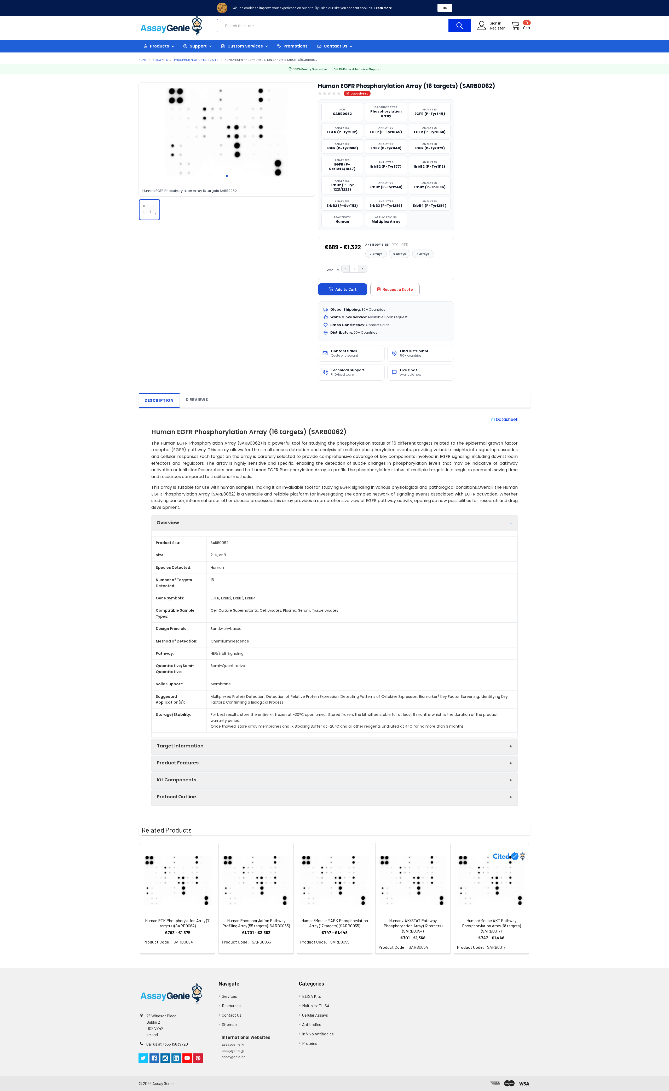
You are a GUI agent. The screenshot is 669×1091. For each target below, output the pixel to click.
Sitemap (229, 1024)
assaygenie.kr (233, 1044)
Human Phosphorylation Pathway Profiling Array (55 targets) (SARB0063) (256, 923)
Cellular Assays (315, 1014)
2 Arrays (376, 254)
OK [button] (445, 8)
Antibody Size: (386, 245)
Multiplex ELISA (316, 1005)
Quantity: (333, 269)
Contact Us (231, 1014)
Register (497, 28)
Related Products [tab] (167, 830)
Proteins (309, 1043)
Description (159, 400)
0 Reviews (197, 399)
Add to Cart (346, 289)
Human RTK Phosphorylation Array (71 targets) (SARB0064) (178, 923)
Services (229, 996)
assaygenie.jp (233, 1050)
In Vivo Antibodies (318, 1033)
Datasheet (359, 93)
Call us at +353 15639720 (167, 1043)
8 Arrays (423, 254)
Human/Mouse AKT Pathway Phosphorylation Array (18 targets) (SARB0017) (491, 925)
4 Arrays (399, 254)
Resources (231, 1005)
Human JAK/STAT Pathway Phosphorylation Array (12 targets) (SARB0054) (413, 925)
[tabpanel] (227, 132)
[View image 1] (149, 209)
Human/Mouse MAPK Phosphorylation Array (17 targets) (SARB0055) (334, 923)
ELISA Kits (311, 996)
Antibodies (311, 1024)
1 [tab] (226, 176)
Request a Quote (398, 289)
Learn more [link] (383, 8)
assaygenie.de (234, 1057)
